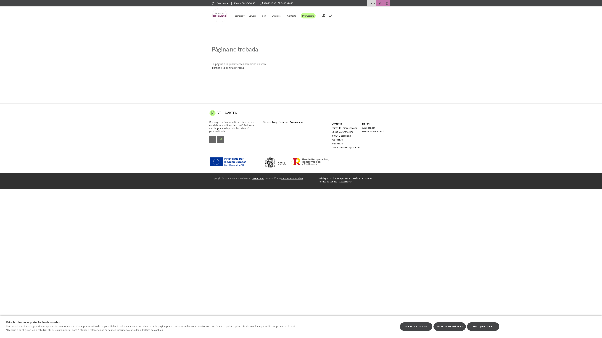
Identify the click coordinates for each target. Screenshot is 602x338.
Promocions (308, 15)
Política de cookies (362, 178)
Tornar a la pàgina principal (228, 67)
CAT (371, 3)
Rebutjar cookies (483, 326)
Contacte (291, 15)
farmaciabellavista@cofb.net (346, 147)
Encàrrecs (276, 15)
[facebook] (379, 3)
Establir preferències (449, 326)
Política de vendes (328, 181)
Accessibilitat (345, 181)
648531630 (337, 143)
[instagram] (386, 3)
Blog (263, 15)
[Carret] (331, 15)
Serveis (252, 15)
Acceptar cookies (416, 326)
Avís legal (323, 178)
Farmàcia (238, 15)
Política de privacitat (340, 178)
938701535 (337, 139)
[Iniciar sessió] (324, 15)
